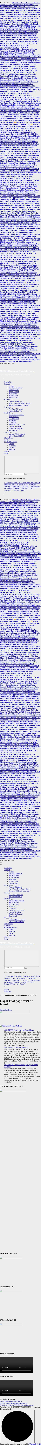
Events (6, 407)
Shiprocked (13, 430)
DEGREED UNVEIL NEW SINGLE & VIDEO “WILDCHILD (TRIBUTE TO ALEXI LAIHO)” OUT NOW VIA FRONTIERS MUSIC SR (19, 170)
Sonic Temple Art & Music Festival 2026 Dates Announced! (18, 73)
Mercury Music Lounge (17, 434)
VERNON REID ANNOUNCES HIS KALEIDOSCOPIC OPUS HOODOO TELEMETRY (14, 47)
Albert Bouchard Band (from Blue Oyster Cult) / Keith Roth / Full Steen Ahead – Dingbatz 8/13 (20, 12)
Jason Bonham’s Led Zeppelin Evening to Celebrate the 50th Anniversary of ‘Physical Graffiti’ (20, 197)
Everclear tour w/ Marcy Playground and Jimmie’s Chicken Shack (17, 243)
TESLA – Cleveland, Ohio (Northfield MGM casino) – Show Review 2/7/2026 (19, 23)
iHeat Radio (13, 394)
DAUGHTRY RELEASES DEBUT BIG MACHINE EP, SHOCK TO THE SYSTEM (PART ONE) (19, 259)
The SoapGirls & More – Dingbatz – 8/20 (20, 9)
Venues (6, 432)
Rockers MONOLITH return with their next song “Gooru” (20, 110)
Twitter (11, 447)
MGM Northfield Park (16, 436)
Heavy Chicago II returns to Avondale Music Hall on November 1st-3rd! (19, 288)
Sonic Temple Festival (16, 415)
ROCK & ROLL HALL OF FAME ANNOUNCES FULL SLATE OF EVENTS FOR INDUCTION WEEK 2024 (19, 248)
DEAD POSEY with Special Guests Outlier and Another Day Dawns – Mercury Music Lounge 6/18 (20, 126)
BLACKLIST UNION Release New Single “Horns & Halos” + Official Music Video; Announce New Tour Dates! (19, 346)
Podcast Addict (14, 397)
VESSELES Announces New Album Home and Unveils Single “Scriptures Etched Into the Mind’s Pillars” (19, 33)
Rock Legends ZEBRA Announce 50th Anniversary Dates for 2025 (19, 190)
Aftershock (12, 421)
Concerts (7, 399)
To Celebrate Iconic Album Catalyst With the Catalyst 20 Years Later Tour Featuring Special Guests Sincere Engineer (19, 313)
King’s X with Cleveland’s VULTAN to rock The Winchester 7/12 (20, 18)
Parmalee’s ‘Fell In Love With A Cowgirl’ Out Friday (18, 166)
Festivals (7, 413)
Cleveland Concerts (15, 401)
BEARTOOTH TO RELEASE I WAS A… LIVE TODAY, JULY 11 (19, 43)
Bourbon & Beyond (16, 428)
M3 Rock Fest (14, 419)
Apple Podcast (14, 392)
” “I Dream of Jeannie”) (19, 488)
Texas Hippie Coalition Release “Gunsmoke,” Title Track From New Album (19, 262)
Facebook (12, 446)
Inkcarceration (14, 417)
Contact (11, 444)
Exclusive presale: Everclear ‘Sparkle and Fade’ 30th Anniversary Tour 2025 (18, 195)
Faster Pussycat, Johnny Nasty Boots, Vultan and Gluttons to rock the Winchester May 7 (20, 360)
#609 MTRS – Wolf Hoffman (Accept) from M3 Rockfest (20, 58)
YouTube (12, 449)
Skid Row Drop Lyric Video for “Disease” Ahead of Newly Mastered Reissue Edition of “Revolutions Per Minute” (19, 84)
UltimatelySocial (35, 1444)
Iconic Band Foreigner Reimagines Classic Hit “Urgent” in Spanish (19, 157)
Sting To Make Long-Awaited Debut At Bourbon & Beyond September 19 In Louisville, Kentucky (19, 284)
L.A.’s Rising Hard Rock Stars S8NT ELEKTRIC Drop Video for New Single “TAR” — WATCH (20, 112)
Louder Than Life (15, 426)
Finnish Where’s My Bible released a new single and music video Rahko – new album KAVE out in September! (19, 265)
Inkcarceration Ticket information (16, 290)
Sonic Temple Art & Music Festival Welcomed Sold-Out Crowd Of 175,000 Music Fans (18, 147)
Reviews (7, 440)
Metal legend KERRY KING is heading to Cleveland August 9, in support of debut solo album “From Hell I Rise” (20, 309)
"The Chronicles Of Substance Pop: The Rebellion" (22, 484)
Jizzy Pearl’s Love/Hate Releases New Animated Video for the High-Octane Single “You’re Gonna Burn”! (20, 211)
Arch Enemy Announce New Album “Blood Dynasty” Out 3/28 (19, 245)
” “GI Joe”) (25, 486)
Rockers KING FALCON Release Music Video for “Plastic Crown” (18, 68)
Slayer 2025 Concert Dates (25, 215)
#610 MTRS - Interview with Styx (16, 1047)
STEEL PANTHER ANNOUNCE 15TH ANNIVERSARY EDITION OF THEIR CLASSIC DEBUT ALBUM (20, 276)
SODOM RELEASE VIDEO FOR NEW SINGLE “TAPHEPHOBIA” (17, 130)
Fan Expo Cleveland (16, 409)
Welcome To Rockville (17, 424)
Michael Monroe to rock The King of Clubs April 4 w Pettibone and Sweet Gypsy (20, 174)
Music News (8, 438)
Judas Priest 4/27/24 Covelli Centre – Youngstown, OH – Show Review (16, 353)
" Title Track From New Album (15, 483)
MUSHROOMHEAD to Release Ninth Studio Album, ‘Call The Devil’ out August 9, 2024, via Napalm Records (20, 332)
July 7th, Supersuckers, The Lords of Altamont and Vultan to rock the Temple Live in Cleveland (19, 317)
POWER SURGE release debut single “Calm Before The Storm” (19, 271)
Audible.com (13, 395)
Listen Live (8, 382)
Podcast (7, 384)
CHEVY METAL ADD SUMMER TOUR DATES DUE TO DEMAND (19, 71)
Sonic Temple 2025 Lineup (15, 234)
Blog (6, 453)
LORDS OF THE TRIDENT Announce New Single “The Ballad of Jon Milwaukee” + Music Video (19, 280)
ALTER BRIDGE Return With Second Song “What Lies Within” (20, 27)
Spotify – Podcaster (15, 388)
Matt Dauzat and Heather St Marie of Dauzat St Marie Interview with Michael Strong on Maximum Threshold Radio (20, 5)
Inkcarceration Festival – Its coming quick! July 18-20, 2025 (17, 133)
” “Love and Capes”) (18, 490)
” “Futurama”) (16, 486)
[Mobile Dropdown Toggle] (11, 384)
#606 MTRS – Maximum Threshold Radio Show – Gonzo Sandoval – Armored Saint (18, 187)
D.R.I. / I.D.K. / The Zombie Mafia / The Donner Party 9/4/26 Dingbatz (19, 8)
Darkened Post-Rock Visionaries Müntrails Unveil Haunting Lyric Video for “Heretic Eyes (20, 87)
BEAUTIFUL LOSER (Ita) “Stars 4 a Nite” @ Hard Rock (19, 268)
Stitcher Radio (14, 390)
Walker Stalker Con (15, 411)
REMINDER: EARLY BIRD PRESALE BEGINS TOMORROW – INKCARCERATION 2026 (20, 30)
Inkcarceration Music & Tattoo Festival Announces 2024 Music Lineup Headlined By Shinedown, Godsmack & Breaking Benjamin (20, 356)
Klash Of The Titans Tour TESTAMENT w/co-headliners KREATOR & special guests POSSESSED (20, 305)
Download (12, 422)
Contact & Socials (10, 442)
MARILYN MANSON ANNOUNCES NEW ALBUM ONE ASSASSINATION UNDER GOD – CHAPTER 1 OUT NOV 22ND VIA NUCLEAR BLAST (20, 253)
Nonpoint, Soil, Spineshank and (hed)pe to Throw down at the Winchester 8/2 (20, 15)
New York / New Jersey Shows (19, 403)
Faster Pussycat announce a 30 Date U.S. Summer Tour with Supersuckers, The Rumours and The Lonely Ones (20, 163)
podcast (11, 386)
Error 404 (7, 991)
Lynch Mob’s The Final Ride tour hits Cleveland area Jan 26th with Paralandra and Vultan (18, 232)
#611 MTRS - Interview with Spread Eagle (19, 1030)
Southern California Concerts (19, 405)
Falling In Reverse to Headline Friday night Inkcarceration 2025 (18, 76)
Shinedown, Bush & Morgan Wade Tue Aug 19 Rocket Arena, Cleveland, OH (19, 40)
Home (6, 451)
